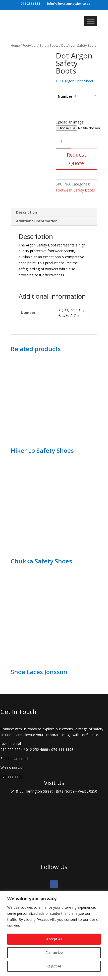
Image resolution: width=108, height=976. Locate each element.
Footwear (30, 45)
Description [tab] (26, 212)
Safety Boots (49, 45)
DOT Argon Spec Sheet (74, 81)
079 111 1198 (62, 749)
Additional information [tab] (37, 221)
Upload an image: (70, 122)
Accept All (54, 939)
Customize (54, 952)
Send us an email (14, 758)
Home (15, 45)
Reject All (54, 966)
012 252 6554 (12, 749)
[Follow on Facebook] (54, 884)
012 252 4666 (37, 749)
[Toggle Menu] (91, 21)
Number (65, 96)
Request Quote (76, 159)
